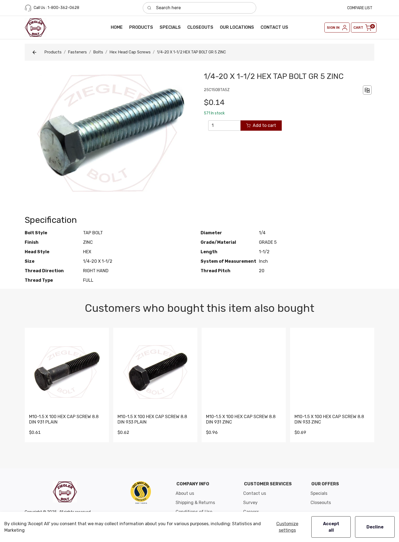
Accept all (331, 527)
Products (53, 52)
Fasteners (77, 52)
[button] (141, 27)
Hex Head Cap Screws (130, 52)
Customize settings (287, 527)
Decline (375, 527)
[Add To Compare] (367, 89)
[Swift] (141, 492)
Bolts (98, 52)
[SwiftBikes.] (35, 27)
